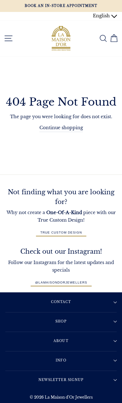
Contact (61, 302)
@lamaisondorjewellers (61, 282)
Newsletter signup (60, 380)
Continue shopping (61, 127)
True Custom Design (61, 232)
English (102, 16)
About (60, 341)
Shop (60, 321)
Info (61, 360)
